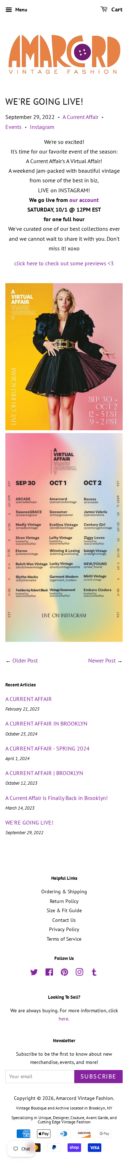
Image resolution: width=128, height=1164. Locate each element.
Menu (20, 9)
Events (13, 126)
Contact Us (64, 920)
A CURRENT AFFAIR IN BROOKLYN (46, 723)
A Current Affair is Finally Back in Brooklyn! (56, 797)
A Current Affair (80, 116)
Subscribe (98, 1077)
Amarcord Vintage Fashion (84, 1098)
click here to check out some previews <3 (64, 263)
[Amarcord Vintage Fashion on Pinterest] (64, 973)
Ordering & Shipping (64, 891)
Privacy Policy (64, 929)
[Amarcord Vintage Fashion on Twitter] (34, 973)
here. (64, 1018)
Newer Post (102, 660)
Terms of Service (64, 939)
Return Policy (64, 901)
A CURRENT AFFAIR (28, 698)
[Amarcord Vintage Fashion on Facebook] (49, 973)
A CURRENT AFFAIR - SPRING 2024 (47, 748)
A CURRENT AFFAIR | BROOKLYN (44, 772)
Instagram (42, 126)
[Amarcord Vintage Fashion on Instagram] (79, 973)
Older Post (25, 660)
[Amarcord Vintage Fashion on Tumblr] (94, 973)
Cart (116, 9)
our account (84, 199)
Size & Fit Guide (64, 910)
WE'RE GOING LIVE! (29, 822)
